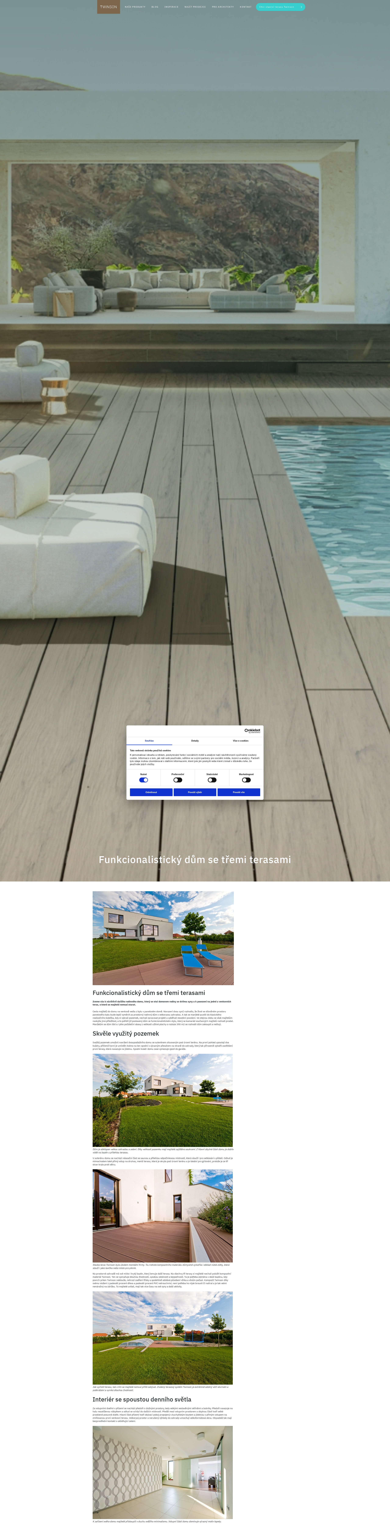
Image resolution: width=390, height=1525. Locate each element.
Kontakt (246, 6)
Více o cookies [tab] (240, 740)
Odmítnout (151, 792)
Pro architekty (223, 6)
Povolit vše (239, 792)
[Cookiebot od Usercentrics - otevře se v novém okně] (247, 731)
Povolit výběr (195, 792)
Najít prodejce (195, 6)
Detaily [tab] (195, 740)
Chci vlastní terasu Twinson (276, 6)
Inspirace (172, 6)
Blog (155, 6)
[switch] (178, 780)
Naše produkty (135, 6)
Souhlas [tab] (149, 740)
